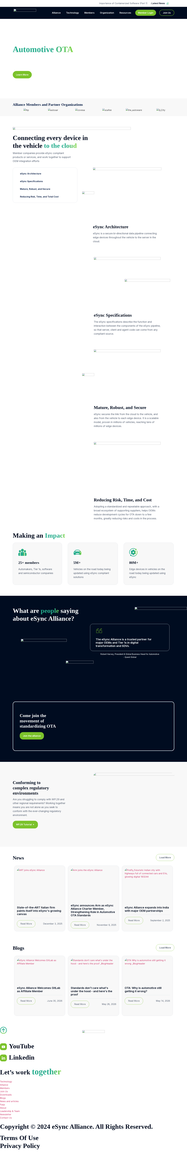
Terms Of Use (19, 1137)
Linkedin (21, 1057)
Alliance (56, 12)
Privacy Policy (20, 1145)
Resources (125, 12)
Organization (107, 12)
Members (89, 12)
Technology (72, 12)
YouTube (21, 1046)
